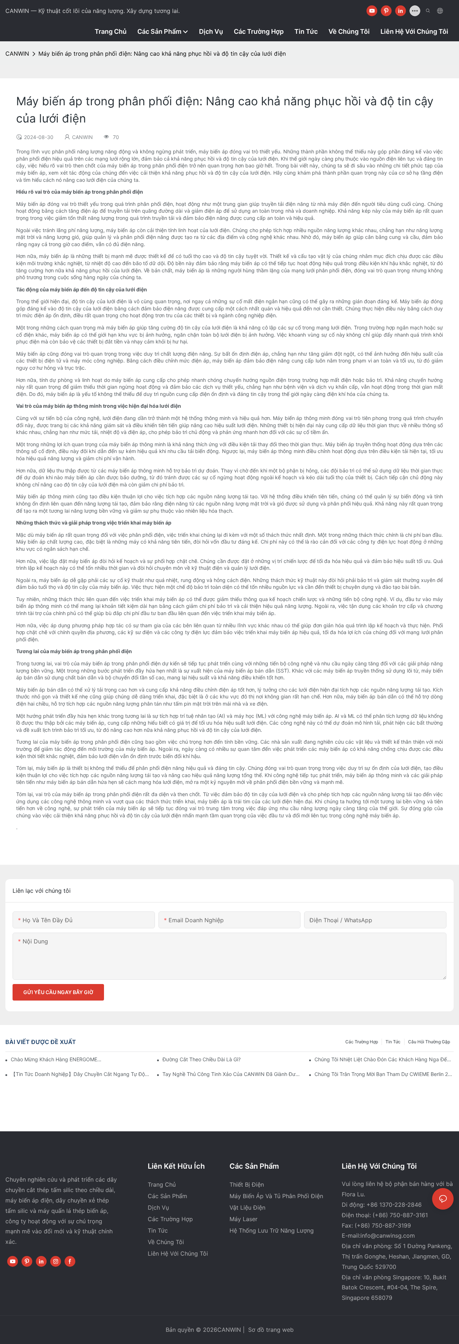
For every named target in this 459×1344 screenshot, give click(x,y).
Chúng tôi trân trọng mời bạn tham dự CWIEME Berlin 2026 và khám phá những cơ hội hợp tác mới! (384, 1074)
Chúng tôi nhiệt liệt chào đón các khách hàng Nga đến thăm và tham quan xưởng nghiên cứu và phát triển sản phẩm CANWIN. (384, 1059)
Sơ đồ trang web (270, 1329)
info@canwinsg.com (387, 1235)
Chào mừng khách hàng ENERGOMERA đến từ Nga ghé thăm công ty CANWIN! (58, 1059)
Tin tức (393, 1041)
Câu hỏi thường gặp (429, 1041)
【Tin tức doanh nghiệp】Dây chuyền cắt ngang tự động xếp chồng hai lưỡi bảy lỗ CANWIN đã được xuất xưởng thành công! (80, 1074)
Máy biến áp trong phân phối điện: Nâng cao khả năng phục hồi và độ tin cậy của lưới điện (162, 53)
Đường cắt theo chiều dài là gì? (201, 1059)
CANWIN (17, 53)
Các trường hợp (361, 1041)
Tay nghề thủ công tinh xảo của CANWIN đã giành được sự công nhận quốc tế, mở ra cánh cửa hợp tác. (232, 1074)
